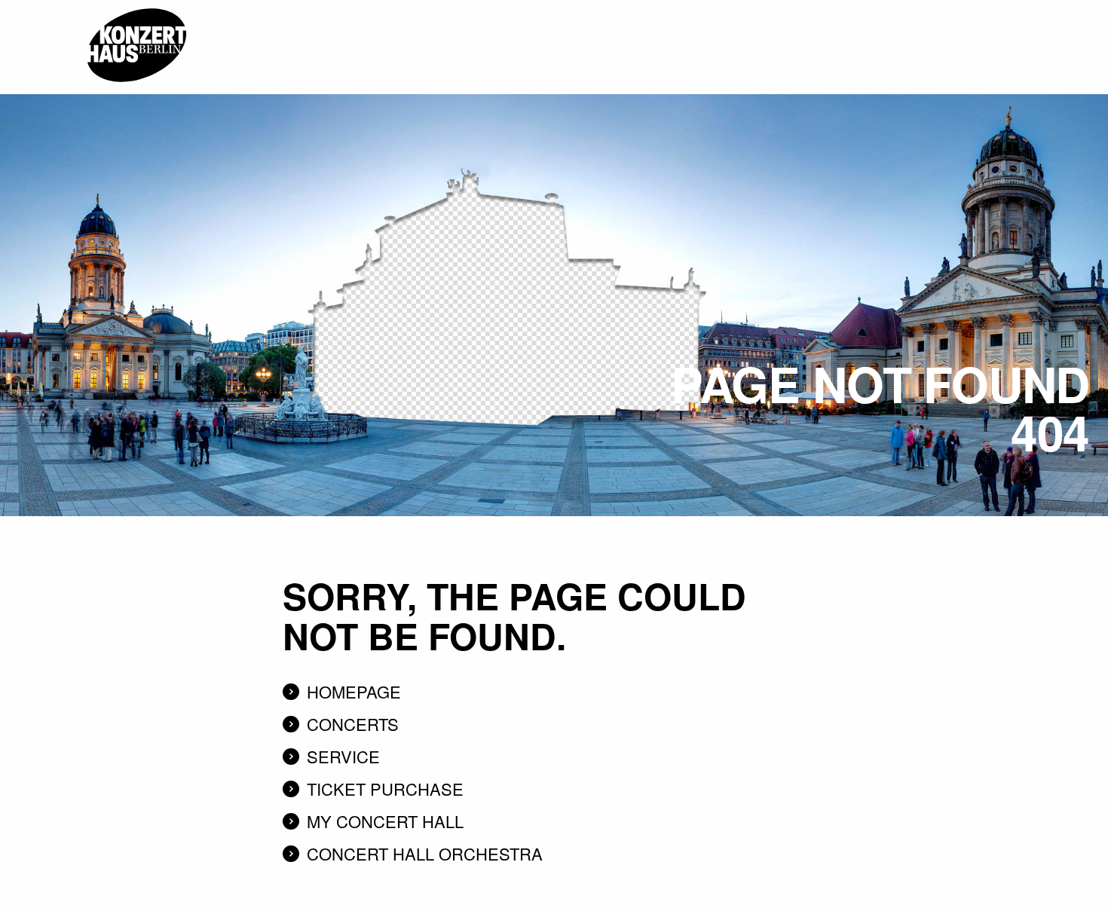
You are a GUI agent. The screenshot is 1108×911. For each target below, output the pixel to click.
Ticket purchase (385, 788)
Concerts (353, 723)
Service (343, 756)
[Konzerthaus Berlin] (136, 5)
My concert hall (385, 821)
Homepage (354, 691)
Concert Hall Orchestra (425, 853)
